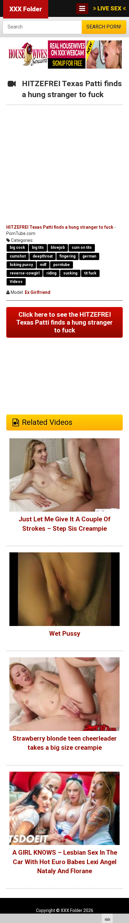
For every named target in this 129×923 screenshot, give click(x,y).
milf (43, 265)
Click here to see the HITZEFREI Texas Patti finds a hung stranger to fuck (64, 322)
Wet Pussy (64, 633)
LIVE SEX (109, 8)
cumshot (18, 256)
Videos (16, 281)
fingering (67, 256)
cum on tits (82, 247)
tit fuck (90, 273)
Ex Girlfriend (37, 292)
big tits (38, 247)
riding (51, 273)
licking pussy (21, 265)
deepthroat (43, 256)
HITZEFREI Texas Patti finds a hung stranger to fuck (59, 227)
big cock (17, 247)
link (123, 825)
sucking (70, 273)
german (89, 256)
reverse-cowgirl (24, 273)
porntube (61, 265)
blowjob (58, 247)
